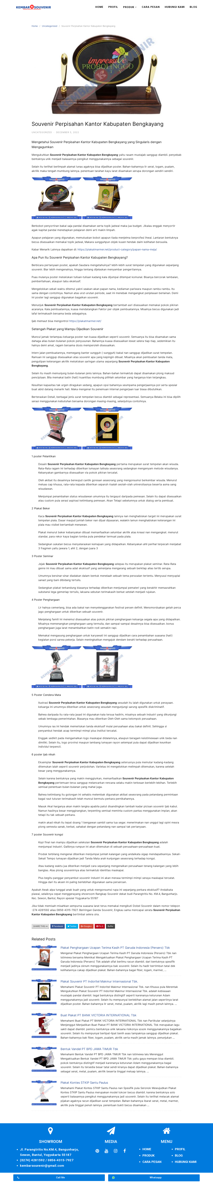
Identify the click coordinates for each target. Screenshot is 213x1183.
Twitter (72, 926)
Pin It (100, 926)
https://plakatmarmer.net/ (85, 321)
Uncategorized (49, 26)
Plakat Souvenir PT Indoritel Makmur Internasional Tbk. (99, 981)
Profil (113, 6)
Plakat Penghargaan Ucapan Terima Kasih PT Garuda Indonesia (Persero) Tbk (115, 947)
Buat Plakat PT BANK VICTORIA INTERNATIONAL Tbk (98, 1015)
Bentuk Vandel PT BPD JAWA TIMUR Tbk (89, 1049)
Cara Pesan (151, 6)
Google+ (87, 926)
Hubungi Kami (175, 6)
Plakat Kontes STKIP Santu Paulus (84, 1082)
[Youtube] (106, 1151)
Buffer (110, 926)
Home (99, 6)
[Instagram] (115, 1151)
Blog (193, 6)
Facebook (58, 926)
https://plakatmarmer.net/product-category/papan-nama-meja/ (117, 249)
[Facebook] (124, 1151)
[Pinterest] (97, 1151)
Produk (128, 7)
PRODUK (148, 1155)
